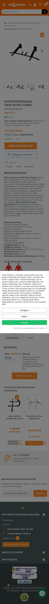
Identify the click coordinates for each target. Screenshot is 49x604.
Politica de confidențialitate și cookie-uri (30, 328)
